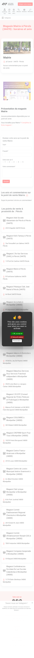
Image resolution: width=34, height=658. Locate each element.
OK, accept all (17, 333)
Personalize (17, 341)
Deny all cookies (17, 337)
